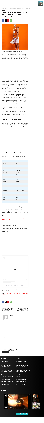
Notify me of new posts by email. (8, 350)
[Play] (36, 404)
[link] (6, 395)
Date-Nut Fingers (12, 395)
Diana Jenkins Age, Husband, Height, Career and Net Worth (7, 368)
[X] (6, 20)
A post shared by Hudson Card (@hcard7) (15, 285)
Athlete (6, 8)
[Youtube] (26, 414)
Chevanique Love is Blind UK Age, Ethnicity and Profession (6, 363)
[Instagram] (20, 414)
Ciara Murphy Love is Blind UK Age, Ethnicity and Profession (7, 361)
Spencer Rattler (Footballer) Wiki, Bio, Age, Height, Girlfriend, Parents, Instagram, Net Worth (22, 309)
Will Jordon (12, 315)
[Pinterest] (8, 20)
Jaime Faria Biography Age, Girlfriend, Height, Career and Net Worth (7, 371)
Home (3, 8)
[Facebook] (3, 20)
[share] (29, 395)
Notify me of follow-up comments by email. (10, 349)
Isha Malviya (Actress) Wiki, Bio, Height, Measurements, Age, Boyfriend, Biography (7, 309)
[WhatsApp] (11, 20)
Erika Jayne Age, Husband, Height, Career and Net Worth (7, 366)
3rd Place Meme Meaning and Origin (40, 5)
